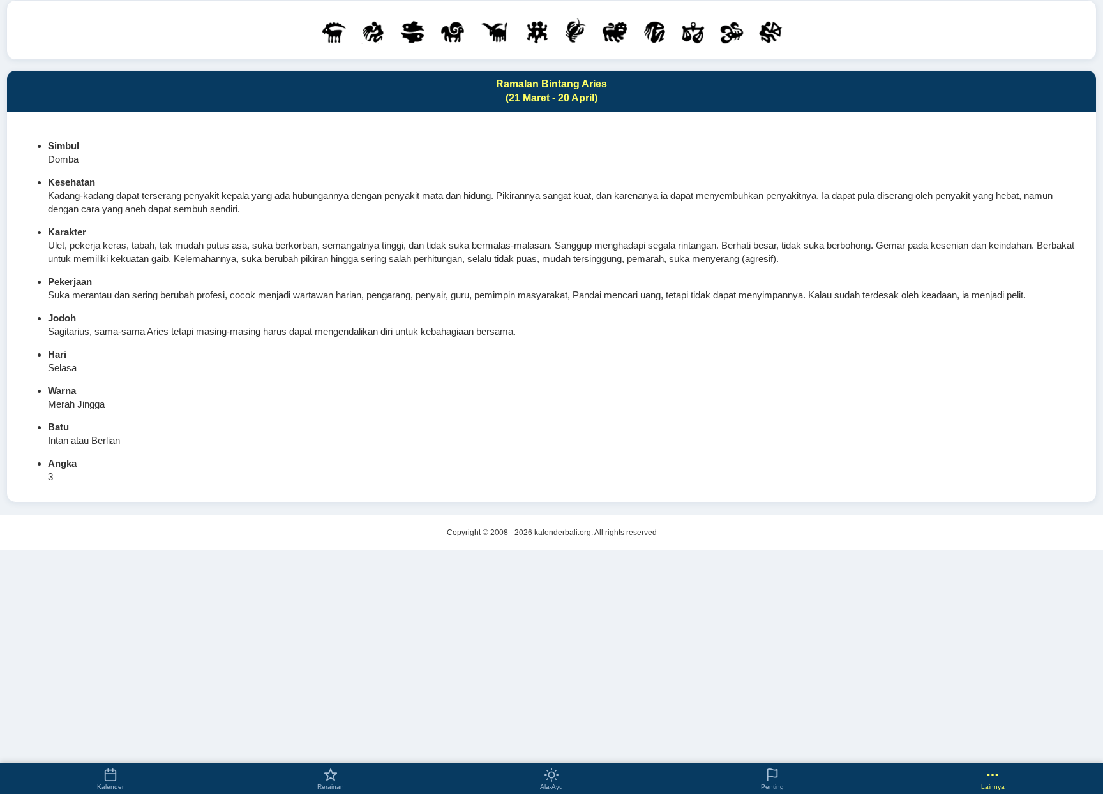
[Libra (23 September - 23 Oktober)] (693, 32)
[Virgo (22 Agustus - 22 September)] (654, 31)
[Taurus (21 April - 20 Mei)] (495, 32)
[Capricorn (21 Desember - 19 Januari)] (334, 32)
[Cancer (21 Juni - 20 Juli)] (575, 30)
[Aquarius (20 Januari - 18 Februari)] (373, 32)
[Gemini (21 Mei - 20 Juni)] (537, 31)
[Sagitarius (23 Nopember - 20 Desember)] (770, 31)
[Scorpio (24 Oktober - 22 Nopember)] (731, 32)
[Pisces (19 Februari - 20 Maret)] (412, 32)
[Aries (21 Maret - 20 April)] (452, 32)
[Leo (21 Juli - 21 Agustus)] (614, 32)
